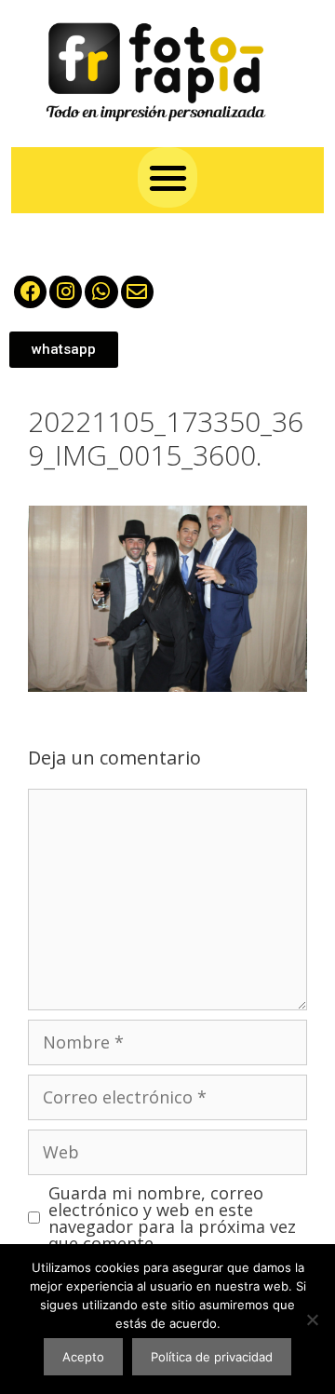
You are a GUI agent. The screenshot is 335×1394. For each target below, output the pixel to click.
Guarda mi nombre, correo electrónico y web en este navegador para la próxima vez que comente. (172, 1218)
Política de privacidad (212, 1356)
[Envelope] (137, 292)
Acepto (83, 1356)
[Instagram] (65, 292)
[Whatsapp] (101, 292)
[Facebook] (30, 292)
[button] (168, 177)
